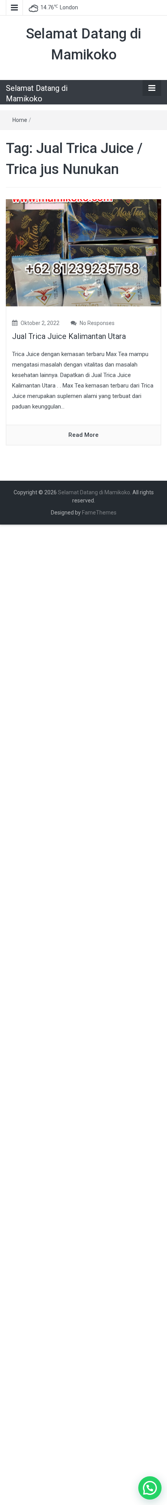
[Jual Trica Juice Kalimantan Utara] (83, 252)
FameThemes (99, 512)
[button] (150, 1488)
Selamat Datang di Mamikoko (94, 492)
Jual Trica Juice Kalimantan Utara (69, 336)
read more (83, 434)
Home (19, 120)
